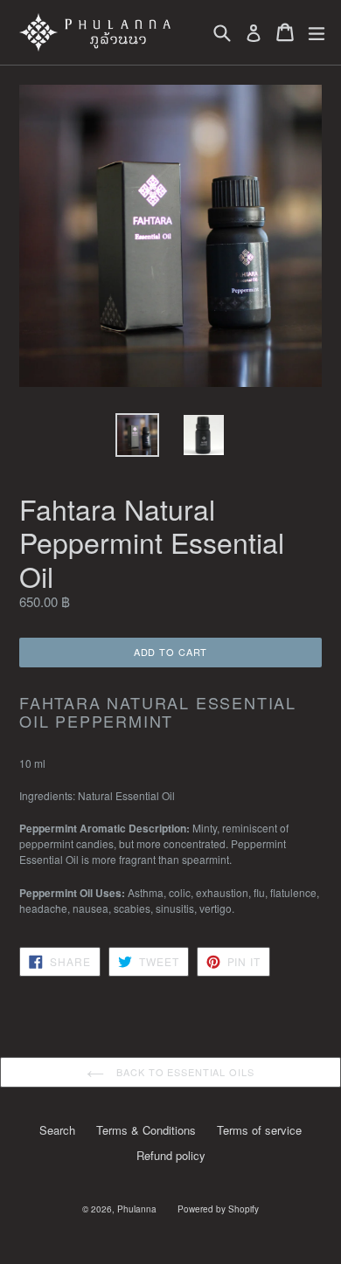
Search (57, 1130)
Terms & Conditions (146, 1130)
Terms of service (259, 1130)
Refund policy (170, 1155)
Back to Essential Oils (183, 1072)
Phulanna (137, 1209)
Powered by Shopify (218, 1209)
